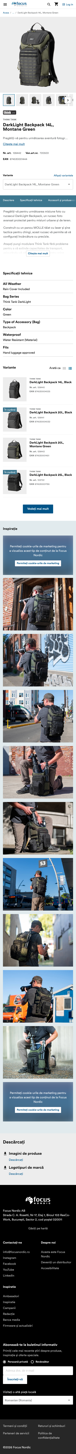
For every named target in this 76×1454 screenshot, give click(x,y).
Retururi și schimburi (51, 1426)
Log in (69, 4)
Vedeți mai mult (38, 509)
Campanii (9, 1308)
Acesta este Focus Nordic (53, 1254)
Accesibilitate (50, 1268)
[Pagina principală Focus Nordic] (19, 4)
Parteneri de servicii (16, 1433)
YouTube (8, 1270)
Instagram (9, 1258)
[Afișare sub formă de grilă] (64, 368)
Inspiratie (9, 1302)
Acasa (6, 12)
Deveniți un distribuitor (56, 1262)
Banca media (11, 1320)
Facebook (9, 1264)
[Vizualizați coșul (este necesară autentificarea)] (56, 4)
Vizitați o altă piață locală (19, 1392)
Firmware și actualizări (18, 1326)
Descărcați (16, 1160)
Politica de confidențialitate (49, 1436)
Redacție (9, 1314)
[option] (9, 100)
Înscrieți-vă (15, 1379)
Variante (8, 175)
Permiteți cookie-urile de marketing (38, 563)
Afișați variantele (63, 175)
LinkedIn (8, 1275)
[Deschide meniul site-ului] (7, 4)
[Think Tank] (9, 112)
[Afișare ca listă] (70, 368)
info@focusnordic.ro (16, 1252)
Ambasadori (11, 1296)
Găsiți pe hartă (38, 1228)
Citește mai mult (14, 144)
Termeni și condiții (15, 1426)
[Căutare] (49, 4)
